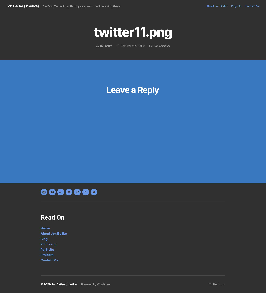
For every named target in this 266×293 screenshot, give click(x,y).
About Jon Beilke (216, 6)
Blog (44, 239)
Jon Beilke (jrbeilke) (22, 6)
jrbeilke (108, 45)
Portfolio (47, 250)
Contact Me (252, 6)
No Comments (162, 45)
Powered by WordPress (96, 284)
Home (45, 228)
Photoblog (49, 244)
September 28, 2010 (133, 45)
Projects (236, 6)
